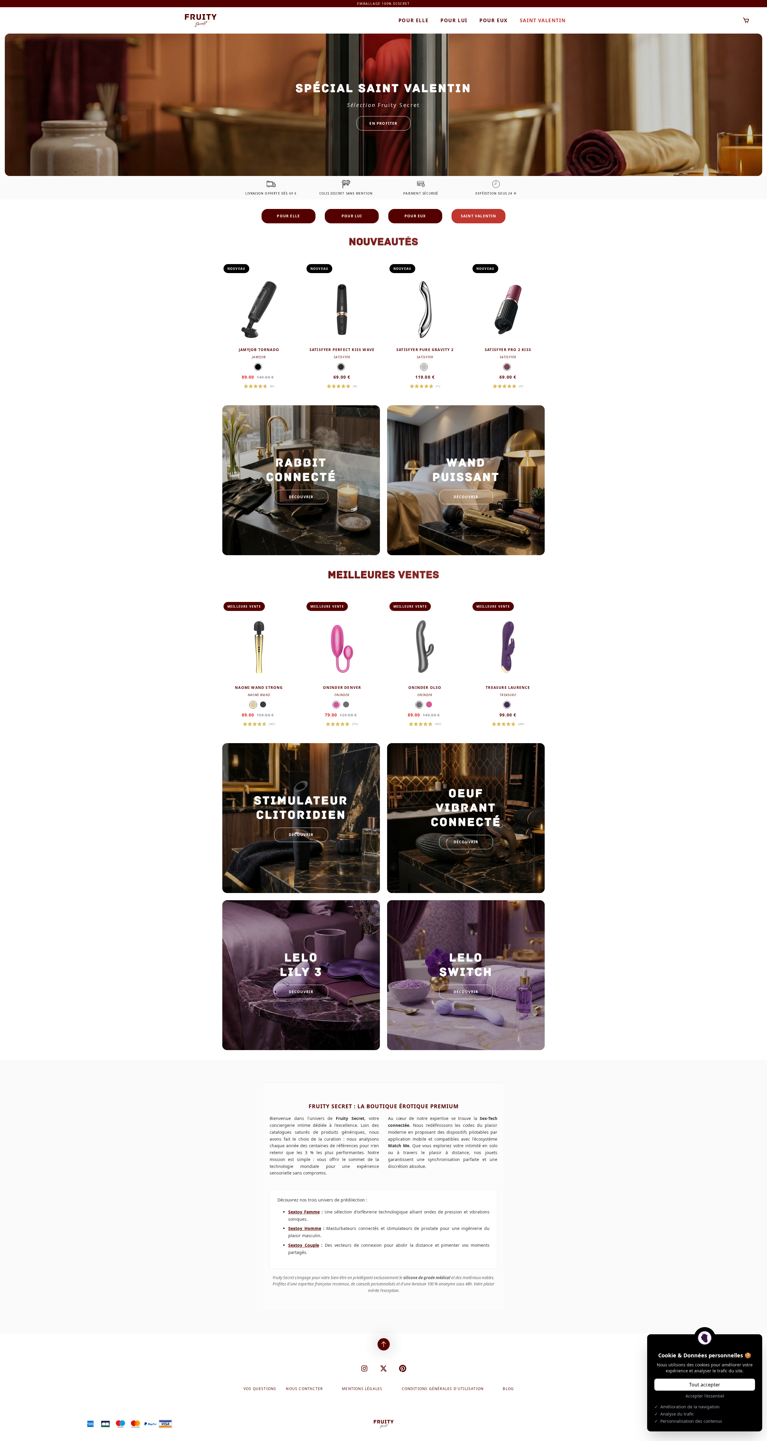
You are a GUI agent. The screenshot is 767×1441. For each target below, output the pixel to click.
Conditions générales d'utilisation (443, 1388)
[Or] (253, 705)
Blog (508, 1388)
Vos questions (260, 1388)
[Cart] (746, 20)
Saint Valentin (543, 20)
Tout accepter (704, 1384)
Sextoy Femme (304, 1212)
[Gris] (346, 704)
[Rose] (336, 705)
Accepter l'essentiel (705, 1396)
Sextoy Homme (304, 1228)
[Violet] (507, 705)
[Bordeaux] (507, 367)
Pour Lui (453, 20)
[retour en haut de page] (384, 1344)
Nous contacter (304, 1388)
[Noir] (258, 367)
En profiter (383, 123)
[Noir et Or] (341, 367)
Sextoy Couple (303, 1245)
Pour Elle (413, 20)
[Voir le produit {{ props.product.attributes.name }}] (259, 326)
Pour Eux (493, 20)
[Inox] (424, 367)
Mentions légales (362, 1388)
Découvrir (301, 496)
